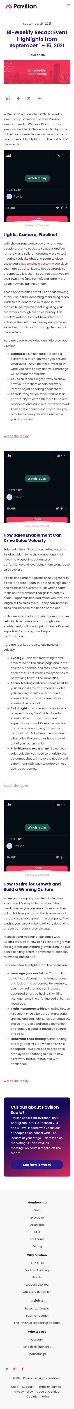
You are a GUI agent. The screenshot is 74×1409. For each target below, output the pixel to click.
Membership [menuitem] (37, 1202)
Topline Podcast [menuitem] (37, 1316)
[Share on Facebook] (18, 98)
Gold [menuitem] (37, 1210)
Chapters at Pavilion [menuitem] (37, 1292)
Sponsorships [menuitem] (37, 1354)
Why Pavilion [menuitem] (37, 1255)
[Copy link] (39, 98)
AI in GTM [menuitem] (37, 1263)
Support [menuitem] (28, 1387)
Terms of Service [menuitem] (49, 1387)
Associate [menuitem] (37, 1225)
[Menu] (68, 5)
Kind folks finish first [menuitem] (37, 1347)
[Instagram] (14, 1369)
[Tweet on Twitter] (28, 98)
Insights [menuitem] (37, 1301)
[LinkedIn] (7, 1369)
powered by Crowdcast (37, 225)
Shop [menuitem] (14, 1387)
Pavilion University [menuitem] (37, 1270)
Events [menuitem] (37, 1277)
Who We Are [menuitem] (37, 1332)
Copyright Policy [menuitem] (38, 1396)
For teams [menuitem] (37, 1239)
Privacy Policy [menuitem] (23, 1392)
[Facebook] (22, 1369)
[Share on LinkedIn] (8, 98)
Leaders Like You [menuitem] (37, 1285)
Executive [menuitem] (37, 1218)
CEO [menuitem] (37, 1232)
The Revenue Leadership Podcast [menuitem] (37, 1323)
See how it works (37, 1164)
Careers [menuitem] (37, 1339)
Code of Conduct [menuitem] (48, 1392)
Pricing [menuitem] (37, 1246)
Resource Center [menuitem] (37, 1308)
